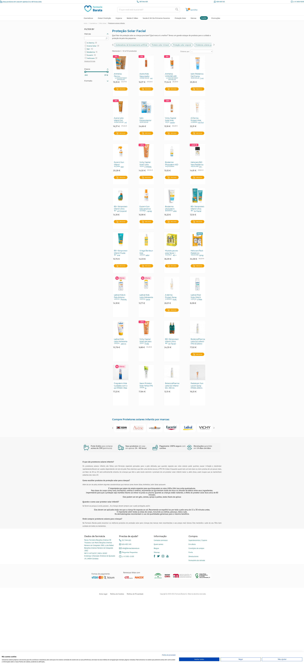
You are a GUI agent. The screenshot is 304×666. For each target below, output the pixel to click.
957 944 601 (144, 1)
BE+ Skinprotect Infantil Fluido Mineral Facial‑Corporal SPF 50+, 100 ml (120, 253)
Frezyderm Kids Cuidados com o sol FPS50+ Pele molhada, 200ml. (120, 385)
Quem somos (158, 544)
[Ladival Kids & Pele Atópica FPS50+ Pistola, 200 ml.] (120, 284)
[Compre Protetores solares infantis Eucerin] (171, 427)
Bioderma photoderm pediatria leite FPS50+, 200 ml (171, 208)
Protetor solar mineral (160, 45)
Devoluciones (193, 556)
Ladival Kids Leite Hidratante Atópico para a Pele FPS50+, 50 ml (120, 341)
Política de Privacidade (135, 594)
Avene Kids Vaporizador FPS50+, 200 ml (146, 76)
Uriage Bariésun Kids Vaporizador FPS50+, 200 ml (146, 253)
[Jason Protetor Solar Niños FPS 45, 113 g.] (146, 372)
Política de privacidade (169, 655)
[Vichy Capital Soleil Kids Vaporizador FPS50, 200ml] (172, 107)
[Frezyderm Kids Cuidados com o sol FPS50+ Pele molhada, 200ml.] (120, 372)
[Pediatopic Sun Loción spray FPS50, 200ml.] (197, 372)
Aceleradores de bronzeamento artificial (131, 45)
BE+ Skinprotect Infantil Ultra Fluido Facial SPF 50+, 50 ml (197, 208)
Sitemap (157, 552)
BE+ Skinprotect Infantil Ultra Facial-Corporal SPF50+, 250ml (120, 208)
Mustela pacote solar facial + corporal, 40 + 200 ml (171, 253)
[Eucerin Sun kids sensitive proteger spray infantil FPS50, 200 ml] (146, 195)
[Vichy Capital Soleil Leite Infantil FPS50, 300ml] (146, 151)
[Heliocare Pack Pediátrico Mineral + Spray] (197, 240)
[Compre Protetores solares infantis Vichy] (204, 427)
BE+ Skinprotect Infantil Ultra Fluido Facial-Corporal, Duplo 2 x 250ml (172, 341)
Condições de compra (196, 548)
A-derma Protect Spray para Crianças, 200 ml (171, 297)
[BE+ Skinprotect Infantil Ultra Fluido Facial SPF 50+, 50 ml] (197, 195)
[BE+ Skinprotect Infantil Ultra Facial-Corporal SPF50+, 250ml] (120, 195)
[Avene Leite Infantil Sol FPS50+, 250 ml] (120, 107)
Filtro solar (102, 23)
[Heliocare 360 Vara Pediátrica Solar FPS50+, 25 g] (197, 151)
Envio (191, 552)
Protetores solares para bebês (207, 45)
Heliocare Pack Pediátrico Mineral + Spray (197, 253)
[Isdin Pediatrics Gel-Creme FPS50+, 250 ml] (197, 63)
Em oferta (192, 544)
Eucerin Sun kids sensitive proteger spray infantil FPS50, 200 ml (146, 208)
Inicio (85, 23)
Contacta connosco (161, 540)
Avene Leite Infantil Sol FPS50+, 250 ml (120, 120)
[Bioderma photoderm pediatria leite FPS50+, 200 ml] (172, 195)
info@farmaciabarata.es (130, 548)
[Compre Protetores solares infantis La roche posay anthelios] (155, 427)
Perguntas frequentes (130, 552)
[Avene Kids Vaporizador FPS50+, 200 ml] (146, 63)
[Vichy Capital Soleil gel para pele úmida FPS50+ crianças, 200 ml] (146, 328)
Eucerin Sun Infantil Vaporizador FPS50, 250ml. (120, 164)
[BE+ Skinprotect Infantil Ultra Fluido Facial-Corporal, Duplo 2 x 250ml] (172, 328)
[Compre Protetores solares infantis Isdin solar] (121, 427)
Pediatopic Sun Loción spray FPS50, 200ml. (197, 385)
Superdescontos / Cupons (198, 540)
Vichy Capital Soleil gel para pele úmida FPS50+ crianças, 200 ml (146, 341)
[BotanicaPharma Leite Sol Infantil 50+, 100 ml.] (172, 372)
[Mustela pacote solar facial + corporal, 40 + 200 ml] (172, 240)
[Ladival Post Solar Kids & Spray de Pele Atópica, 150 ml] (197, 284)
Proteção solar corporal (182, 45)
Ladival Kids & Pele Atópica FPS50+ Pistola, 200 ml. (120, 297)
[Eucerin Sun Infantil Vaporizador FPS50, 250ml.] (120, 151)
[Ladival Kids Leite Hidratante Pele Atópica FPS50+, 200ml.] (146, 284)
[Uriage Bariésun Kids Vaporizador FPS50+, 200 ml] (146, 240)
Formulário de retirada (197, 560)
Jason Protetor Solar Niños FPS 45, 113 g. (146, 385)
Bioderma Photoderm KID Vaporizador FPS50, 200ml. (171, 164)
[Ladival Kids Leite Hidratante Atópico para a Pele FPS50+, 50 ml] (120, 328)
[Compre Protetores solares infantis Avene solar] (138, 427)
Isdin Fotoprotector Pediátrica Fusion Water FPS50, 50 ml (145, 120)
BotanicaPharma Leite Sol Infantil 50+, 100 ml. (172, 385)
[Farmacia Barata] (93, 8)
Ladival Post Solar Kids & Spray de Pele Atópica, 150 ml (197, 297)
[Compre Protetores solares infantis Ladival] (188, 427)
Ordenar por (184, 51)
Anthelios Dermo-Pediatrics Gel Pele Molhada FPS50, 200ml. (120, 76)
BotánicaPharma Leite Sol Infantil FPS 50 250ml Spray (198, 341)
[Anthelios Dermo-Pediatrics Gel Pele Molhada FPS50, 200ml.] (120, 63)
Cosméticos (93, 23)
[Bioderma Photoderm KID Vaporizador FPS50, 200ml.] (172, 151)
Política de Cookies (117, 594)
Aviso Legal (103, 594)
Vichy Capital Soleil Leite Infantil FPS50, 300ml (146, 164)
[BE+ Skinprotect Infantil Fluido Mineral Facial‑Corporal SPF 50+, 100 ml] (120, 240)
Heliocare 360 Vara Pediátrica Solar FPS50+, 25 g (197, 164)
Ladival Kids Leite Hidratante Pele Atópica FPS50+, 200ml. (146, 297)
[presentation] (112, 45)
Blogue (156, 548)
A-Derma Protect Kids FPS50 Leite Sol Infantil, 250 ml (197, 120)
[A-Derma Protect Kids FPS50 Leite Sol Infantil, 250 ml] (197, 107)
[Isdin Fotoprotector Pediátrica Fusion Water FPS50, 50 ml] (146, 107)
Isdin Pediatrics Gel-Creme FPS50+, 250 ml (197, 76)
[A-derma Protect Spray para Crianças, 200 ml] (172, 284)
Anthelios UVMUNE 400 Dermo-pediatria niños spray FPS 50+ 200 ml (171, 76)
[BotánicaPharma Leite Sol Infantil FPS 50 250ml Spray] (197, 328)
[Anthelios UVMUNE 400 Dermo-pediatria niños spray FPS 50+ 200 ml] (172, 63)
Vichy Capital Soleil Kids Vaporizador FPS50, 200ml (171, 120)
